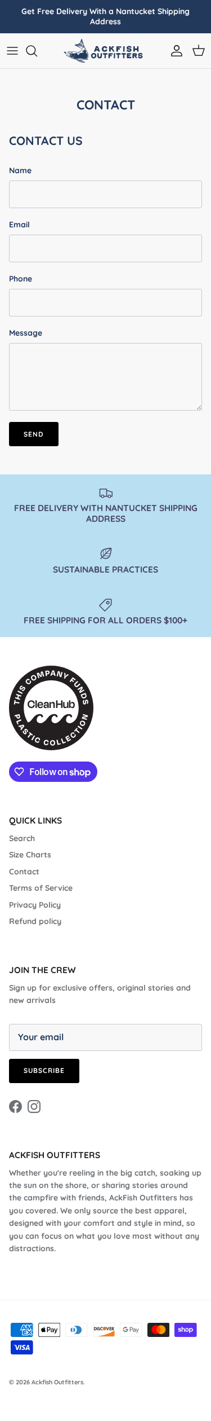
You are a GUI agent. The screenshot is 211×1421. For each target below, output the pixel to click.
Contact (24, 871)
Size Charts (30, 855)
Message (25, 333)
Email (19, 224)
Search (22, 838)
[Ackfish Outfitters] (106, 51)
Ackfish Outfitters (57, 1382)
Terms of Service (41, 888)
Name (20, 170)
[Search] (37, 50)
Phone (20, 279)
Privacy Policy (35, 905)
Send (34, 434)
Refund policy (35, 921)
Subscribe (44, 1070)
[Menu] (12, 50)
